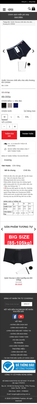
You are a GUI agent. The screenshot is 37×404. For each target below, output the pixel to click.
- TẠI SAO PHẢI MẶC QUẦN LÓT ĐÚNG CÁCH (18, 358)
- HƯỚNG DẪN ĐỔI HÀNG (18, 355)
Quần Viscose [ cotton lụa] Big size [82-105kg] (18, 279)
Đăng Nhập (32, 2)
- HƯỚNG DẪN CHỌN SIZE (18, 324)
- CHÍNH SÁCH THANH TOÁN (18, 337)
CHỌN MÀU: (12, 101)
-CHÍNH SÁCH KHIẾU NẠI (18, 327)
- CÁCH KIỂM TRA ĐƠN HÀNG (18, 346)
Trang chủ (6, 22)
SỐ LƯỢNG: (7, 122)
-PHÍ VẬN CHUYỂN (18, 340)
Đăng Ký (24, 2)
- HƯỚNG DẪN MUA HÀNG (19, 334)
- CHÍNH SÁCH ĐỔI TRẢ (18, 352)
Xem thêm (18, 17)
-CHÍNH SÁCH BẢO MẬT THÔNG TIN (18, 331)
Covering (8, 160)
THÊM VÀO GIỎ (9, 135)
